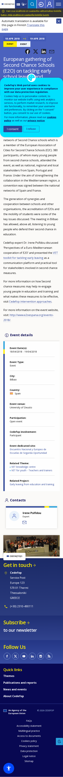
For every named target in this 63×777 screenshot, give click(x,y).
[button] (27, 51)
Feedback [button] (59, 741)
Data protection (29, 751)
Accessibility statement (29, 725)
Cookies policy (29, 741)
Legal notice (29, 756)
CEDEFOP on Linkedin (32, 656)
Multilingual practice (29, 730)
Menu (58, 4)
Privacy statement (29, 746)
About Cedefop (13, 696)
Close (58, 21)
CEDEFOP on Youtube (23, 656)
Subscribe (14, 622)
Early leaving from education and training (32, 484)
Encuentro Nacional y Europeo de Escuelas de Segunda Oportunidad (28, 451)
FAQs (29, 720)
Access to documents (29, 735)
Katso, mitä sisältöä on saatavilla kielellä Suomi (25, 14)
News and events (15, 689)
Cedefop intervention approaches (30, 301)
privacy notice (36, 120)
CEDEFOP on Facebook (7, 656)
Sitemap (29, 761)
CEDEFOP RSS (49, 656)
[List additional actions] (25, 4)
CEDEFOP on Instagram (40, 656)
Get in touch (17, 565)
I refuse (31, 128)
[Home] (8, 4)
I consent (12, 129)
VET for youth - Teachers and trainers (31, 470)
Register (49, 4)
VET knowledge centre (23, 466)
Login (41, 4)
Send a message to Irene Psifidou (24, 522)
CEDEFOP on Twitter (15, 656)
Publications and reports (19, 682)
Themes (8, 676)
